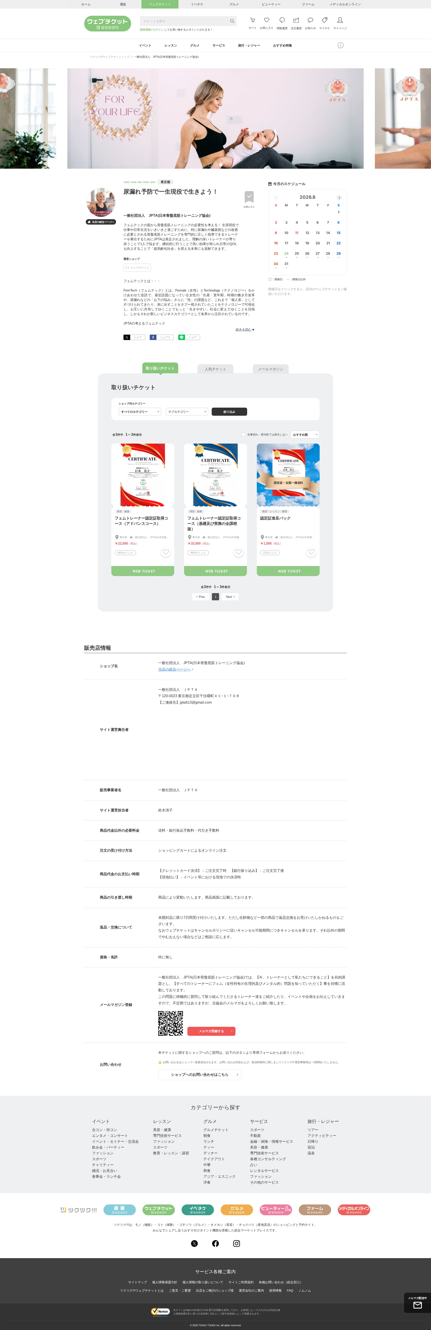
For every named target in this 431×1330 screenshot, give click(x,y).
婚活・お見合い (104, 1171)
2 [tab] (215, 165)
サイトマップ (137, 1282)
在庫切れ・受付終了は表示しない (267, 434)
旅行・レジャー (323, 1121)
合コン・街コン (104, 1130)
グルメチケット (216, 1130)
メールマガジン (270, 369)
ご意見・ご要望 (180, 1290)
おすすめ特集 (282, 45)
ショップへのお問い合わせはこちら (200, 1074)
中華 (207, 1165)
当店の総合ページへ (101, 222)
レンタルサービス (264, 1171)
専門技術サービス (167, 1136)
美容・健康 (162, 1130)
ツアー (313, 1130)
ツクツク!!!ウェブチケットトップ (110, 56)
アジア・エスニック (219, 1176)
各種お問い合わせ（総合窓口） (281, 1282)
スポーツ (99, 1159)
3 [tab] (221, 165)
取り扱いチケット (160, 368)
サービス (259, 1121)
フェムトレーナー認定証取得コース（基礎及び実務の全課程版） (214, 523)
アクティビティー (322, 1136)
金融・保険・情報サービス (271, 1141)
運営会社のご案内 (251, 1290)
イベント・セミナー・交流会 (115, 1141)
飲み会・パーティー (108, 1147)
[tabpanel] (215, 118)
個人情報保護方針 (164, 1282)
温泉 (311, 1153)
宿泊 (311, 1147)
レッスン (162, 1121)
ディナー (210, 1153)
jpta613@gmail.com (196, 702)
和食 (207, 1171)
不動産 (255, 1136)
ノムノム (304, 1290)
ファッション (103, 1153)
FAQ (290, 1290)
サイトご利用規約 (241, 1282)
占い (253, 1165)
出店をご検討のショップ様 (215, 1290)
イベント (101, 1121)
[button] (339, 197)
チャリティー (103, 1165)
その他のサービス (264, 1182)
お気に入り (249, 206)
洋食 (207, 1182)
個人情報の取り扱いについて (203, 1282)
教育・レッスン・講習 (171, 1153)
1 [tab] (210, 165)
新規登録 (145, 29)
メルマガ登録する (211, 1031)
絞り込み (229, 411)
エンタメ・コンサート (110, 1136)
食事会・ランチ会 (106, 1176)
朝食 (207, 1136)
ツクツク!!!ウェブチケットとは (142, 1290)
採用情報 (275, 1290)
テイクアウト (214, 1159)
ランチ (208, 1141)
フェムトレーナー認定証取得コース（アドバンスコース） (141, 521)
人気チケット (215, 369)
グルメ (210, 1121)
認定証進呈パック (275, 518)
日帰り (313, 1141)
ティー (208, 1147)
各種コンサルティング (268, 1159)
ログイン (158, 29)
